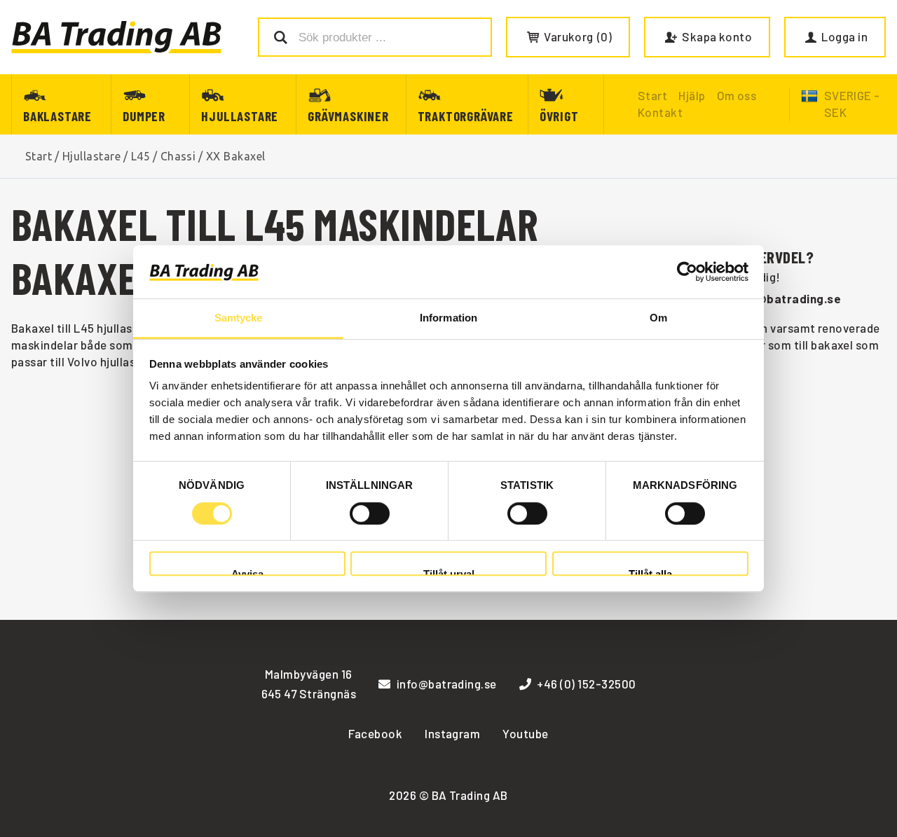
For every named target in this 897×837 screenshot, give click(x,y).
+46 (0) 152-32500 (586, 684)
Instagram (452, 733)
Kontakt (660, 112)
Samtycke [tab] (238, 318)
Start (38, 156)
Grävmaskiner (348, 116)
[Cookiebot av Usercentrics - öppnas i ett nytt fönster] (687, 271)
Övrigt (559, 116)
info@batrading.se (787, 298)
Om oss (737, 95)
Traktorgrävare (466, 116)
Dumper (144, 116)
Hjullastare (239, 116)
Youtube (525, 733)
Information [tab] (448, 318)
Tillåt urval (448, 572)
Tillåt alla (650, 572)
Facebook (375, 733)
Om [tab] (658, 318)
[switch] (370, 513)
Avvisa (247, 572)
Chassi (178, 156)
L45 (140, 156)
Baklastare (57, 116)
